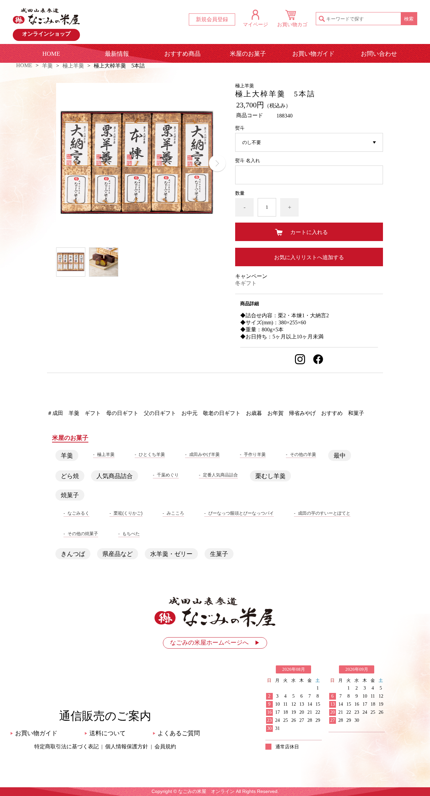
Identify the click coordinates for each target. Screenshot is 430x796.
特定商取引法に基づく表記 (66, 746)
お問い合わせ (379, 53)
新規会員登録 (212, 19)
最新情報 (117, 53)
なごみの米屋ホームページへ (215, 642)
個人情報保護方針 (126, 746)
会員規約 (165, 746)
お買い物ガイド (313, 53)
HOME (51, 53)
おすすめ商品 (182, 53)
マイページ (255, 24)
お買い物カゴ (292, 24)
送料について (105, 733)
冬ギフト (246, 283)
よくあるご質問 (176, 733)
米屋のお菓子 (248, 53)
